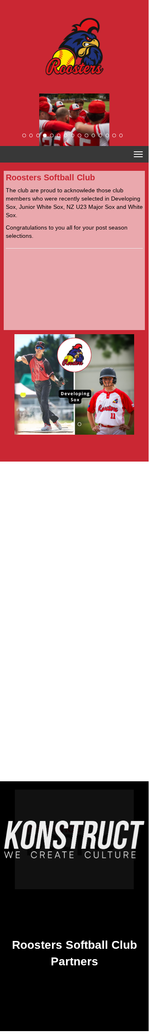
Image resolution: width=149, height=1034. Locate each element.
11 (93, 135)
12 (100, 135)
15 (121, 135)
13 (107, 135)
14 (114, 135)
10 (86, 135)
